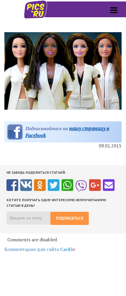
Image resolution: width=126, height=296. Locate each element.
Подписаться (69, 218)
